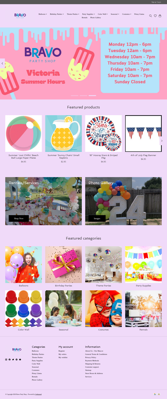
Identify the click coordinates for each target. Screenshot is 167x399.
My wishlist (63, 357)
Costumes (103, 329)
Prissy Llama (139, 14)
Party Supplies (143, 285)
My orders (62, 354)
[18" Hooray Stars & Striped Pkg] (103, 133)
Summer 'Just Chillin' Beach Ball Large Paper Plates (24, 156)
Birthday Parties (63, 285)
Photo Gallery (95, 17)
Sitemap (88, 370)
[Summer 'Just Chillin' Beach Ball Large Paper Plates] (23, 133)
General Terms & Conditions (96, 354)
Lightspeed (38, 394)
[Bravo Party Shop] (20, 15)
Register (62, 351)
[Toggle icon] (150, 16)
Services (88, 377)
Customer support (92, 367)
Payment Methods (92, 361)
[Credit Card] (154, 394)
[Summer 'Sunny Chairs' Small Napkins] (63, 133)
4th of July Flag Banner (143, 155)
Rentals (84, 17)
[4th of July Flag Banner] (143, 133)
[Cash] (158, 394)
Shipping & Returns (92, 364)
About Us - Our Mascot (94, 351)
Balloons (23, 285)
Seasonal (63, 329)
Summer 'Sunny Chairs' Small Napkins (63, 156)
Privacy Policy (90, 357)
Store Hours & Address (94, 373)
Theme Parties (103, 285)
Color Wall (23, 329)
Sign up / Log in (156, 2)
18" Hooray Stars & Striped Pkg (103, 156)
